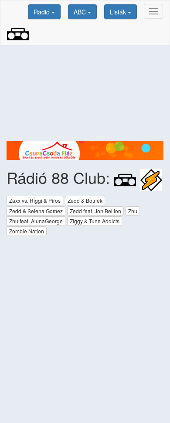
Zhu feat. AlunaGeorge (36, 221)
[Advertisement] (85, 93)
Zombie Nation (26, 231)
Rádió (42, 11)
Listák (119, 11)
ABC (81, 11)
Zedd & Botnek (85, 200)
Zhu (132, 211)
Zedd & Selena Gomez (36, 211)
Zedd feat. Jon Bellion (95, 211)
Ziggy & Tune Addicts (94, 221)
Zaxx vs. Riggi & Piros (35, 200)
